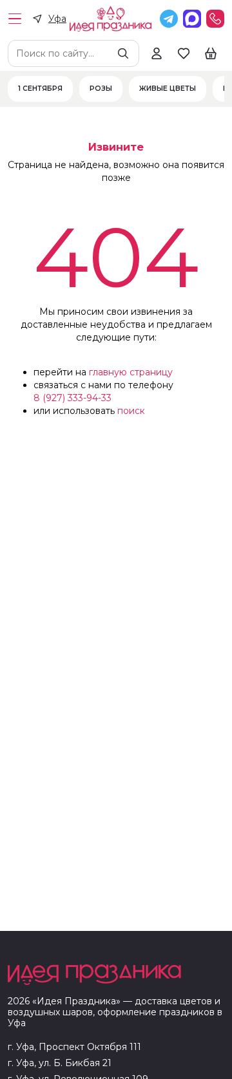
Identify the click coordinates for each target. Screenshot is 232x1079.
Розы (101, 89)
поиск (131, 411)
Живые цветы (167, 89)
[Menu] (14, 18)
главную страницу (131, 372)
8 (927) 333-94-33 (72, 398)
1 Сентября (40, 89)
